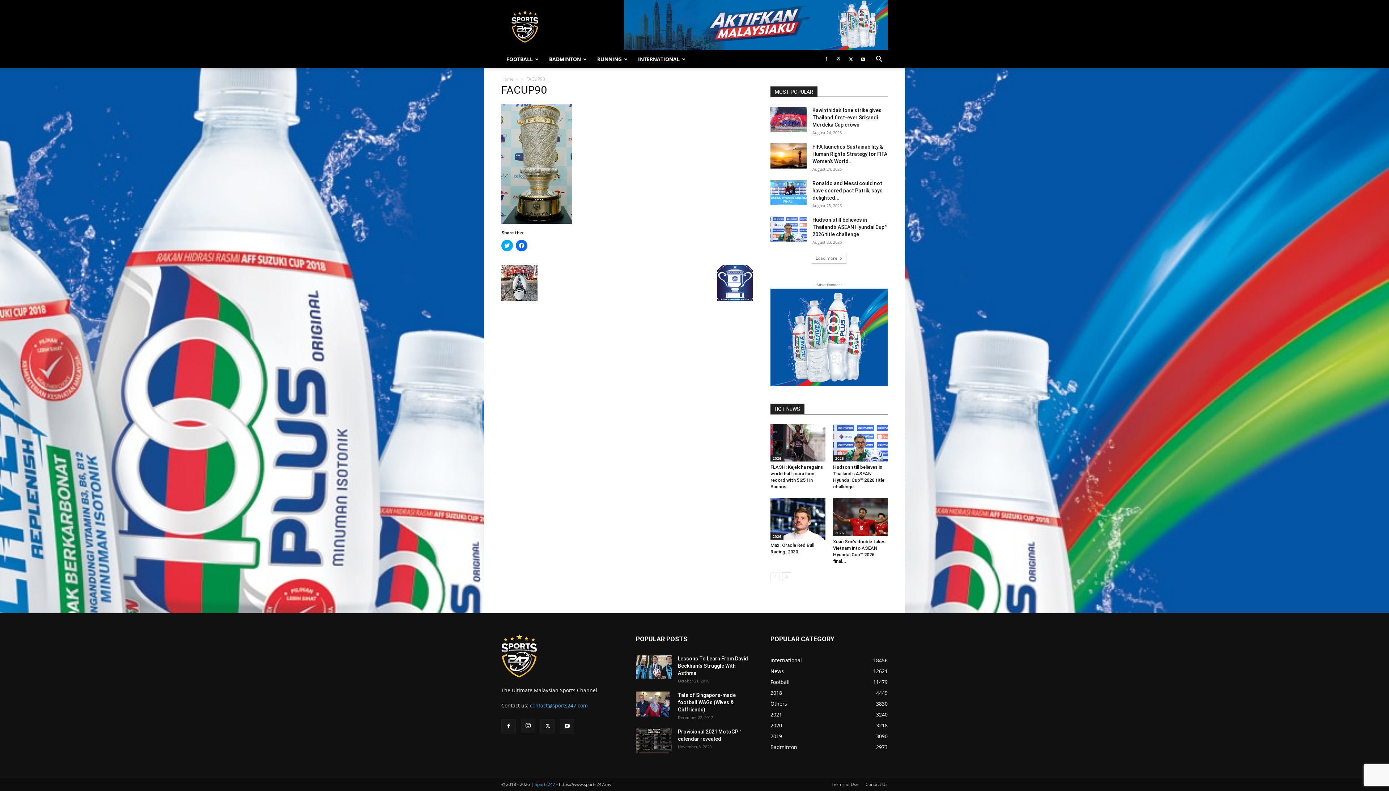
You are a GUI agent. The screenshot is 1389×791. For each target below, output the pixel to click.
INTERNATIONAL (659, 59)
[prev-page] (775, 576)
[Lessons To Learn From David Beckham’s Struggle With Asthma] (654, 667)
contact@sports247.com (559, 705)
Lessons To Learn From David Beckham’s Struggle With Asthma (713, 666)
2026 (777, 458)
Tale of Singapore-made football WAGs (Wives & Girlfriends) (707, 702)
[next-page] (786, 576)
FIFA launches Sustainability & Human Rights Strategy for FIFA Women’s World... (849, 154)
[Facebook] (826, 59)
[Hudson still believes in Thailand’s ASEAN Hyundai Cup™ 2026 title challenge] (788, 229)
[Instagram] (838, 59)
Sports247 (545, 784)
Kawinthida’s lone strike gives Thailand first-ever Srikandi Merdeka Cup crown (847, 117)
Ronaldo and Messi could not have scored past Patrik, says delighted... (847, 190)
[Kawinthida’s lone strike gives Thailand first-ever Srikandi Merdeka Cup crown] (788, 119)
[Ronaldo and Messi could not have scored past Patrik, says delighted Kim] (788, 192)
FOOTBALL (519, 59)
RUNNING (609, 59)
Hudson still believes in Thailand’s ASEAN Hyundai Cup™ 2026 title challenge (850, 227)
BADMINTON (565, 59)
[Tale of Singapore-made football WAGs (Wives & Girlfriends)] (653, 704)
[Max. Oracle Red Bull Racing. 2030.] (797, 518)
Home (507, 79)
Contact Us (877, 784)
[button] (879, 59)
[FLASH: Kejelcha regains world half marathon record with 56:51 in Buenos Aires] (797, 443)
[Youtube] (863, 59)
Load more (826, 258)
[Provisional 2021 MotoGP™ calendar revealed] (654, 740)
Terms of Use (845, 784)
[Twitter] (850, 59)
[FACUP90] (536, 222)
